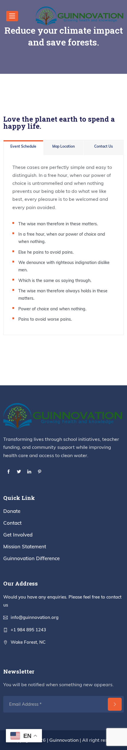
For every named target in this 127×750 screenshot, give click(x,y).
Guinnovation (64, 740)
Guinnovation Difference (31, 558)
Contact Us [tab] (103, 146)
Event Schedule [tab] (23, 146)
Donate (11, 511)
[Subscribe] (115, 704)
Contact (12, 523)
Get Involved (17, 534)
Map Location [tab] (63, 146)
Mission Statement (24, 546)
